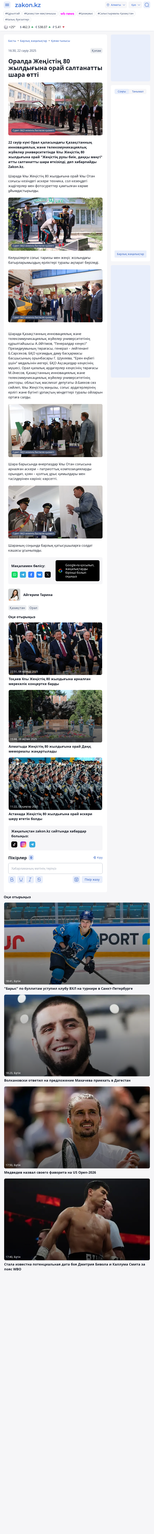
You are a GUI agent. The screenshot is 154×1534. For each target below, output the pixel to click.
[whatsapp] (14, 574)
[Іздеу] (146, 4)
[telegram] (23, 574)
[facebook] (31, 574)
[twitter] (47, 574)
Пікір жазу (92, 879)
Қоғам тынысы (60, 41)
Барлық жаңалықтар (33, 41)
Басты (12, 41)
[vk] (39, 574)
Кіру (100, 857)
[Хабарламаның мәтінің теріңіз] (55, 868)
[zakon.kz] (28, 5)
